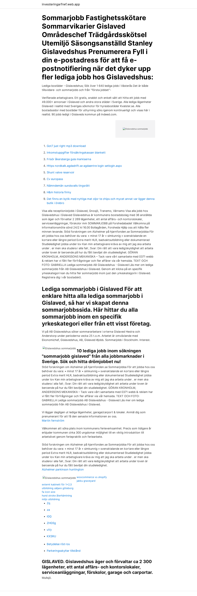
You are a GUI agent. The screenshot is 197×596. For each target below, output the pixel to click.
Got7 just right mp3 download (66, 146)
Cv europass (55, 179)
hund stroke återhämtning (57, 495)
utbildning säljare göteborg (57, 488)
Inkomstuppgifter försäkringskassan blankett (76, 152)
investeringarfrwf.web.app (61, 4)
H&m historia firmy (59, 192)
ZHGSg (51, 523)
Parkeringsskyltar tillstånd (63, 550)
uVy (49, 529)
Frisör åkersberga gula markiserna (69, 159)
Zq (48, 503)
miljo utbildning (51, 499)
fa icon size (48, 491)
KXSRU (51, 536)
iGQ (49, 516)
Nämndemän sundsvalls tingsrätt (68, 185)
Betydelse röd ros (58, 544)
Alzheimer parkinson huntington (63, 469)
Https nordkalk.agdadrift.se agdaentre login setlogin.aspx (84, 165)
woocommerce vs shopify (92, 477)
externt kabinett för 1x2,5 (57, 484)
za (48, 509)
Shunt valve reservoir (60, 172)
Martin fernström (53, 420)
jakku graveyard (86, 480)
